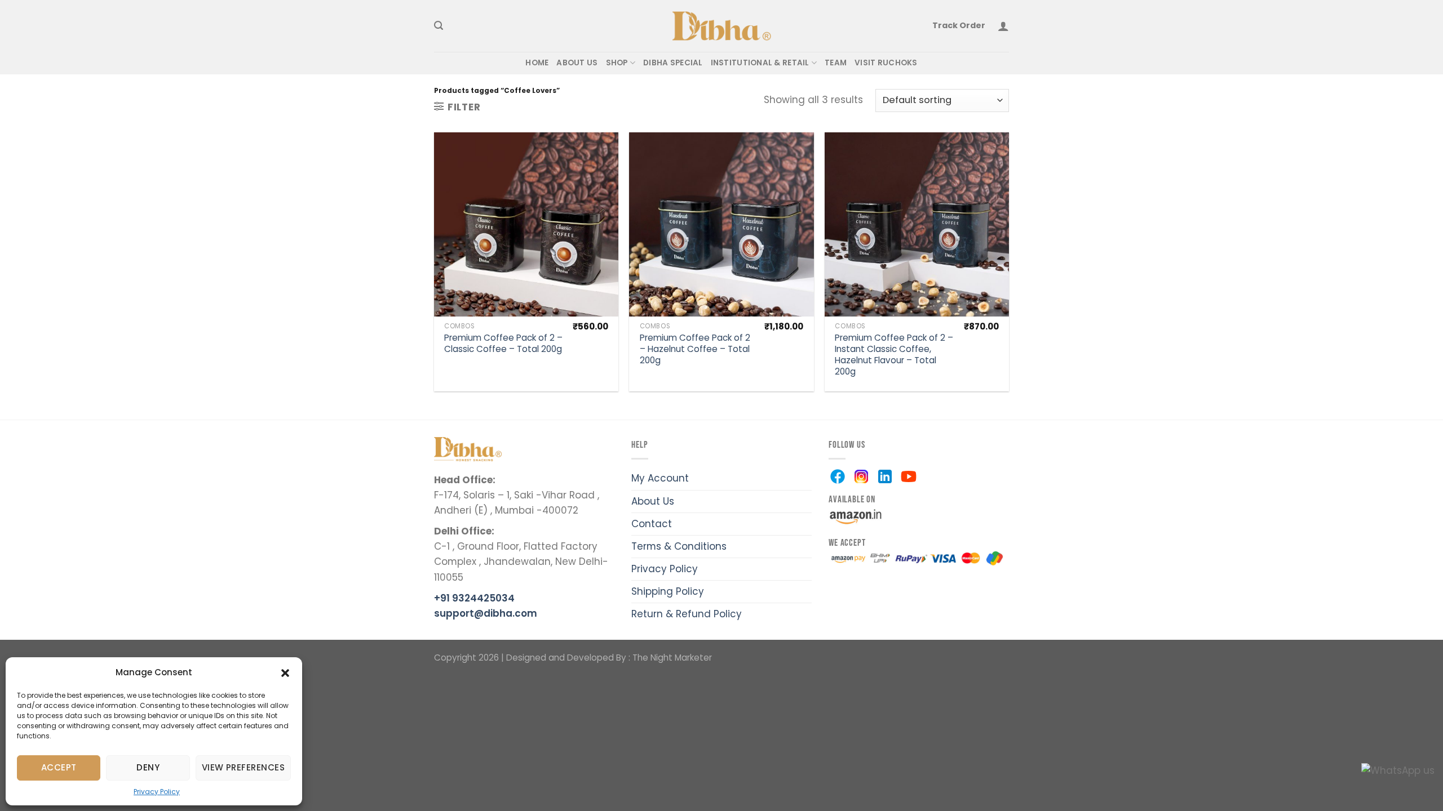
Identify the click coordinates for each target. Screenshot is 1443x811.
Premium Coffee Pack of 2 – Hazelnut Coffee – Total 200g (695, 349)
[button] (285, 672)
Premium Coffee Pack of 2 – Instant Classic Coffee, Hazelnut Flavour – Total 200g (894, 354)
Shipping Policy (667, 591)
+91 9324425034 (474, 598)
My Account (660, 478)
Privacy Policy (157, 791)
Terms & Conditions (679, 546)
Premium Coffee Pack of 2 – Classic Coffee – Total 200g (503, 343)
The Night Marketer (672, 657)
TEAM (836, 62)
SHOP (617, 62)
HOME (536, 62)
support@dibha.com (485, 613)
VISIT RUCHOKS (886, 62)
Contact (651, 524)
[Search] (438, 26)
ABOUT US (576, 62)
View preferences (243, 767)
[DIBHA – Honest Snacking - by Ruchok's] (721, 26)
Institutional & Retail (760, 62)
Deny (148, 767)
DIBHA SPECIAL (673, 62)
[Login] (1003, 26)
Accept (59, 767)
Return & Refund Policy (686, 614)
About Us (652, 501)
